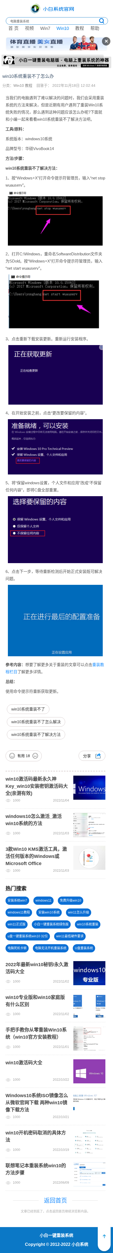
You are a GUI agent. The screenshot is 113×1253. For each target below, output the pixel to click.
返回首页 (55, 1200)
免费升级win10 (70, 900)
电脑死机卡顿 (17, 948)
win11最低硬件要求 (70, 936)
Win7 (45, 28)
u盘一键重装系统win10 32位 (28, 936)
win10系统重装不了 (28, 709)
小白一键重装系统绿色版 (51, 924)
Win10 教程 (23, 85)
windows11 (43, 900)
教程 (79, 28)
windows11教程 (19, 912)
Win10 (62, 28)
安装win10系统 (49, 912)
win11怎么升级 (78, 912)
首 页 (13, 28)
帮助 (94, 28)
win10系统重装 (87, 924)
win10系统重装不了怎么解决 (36, 722)
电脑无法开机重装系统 (50, 948)
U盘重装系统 (84, 948)
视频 (29, 28)
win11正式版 (16, 924)
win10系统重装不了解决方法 (36, 734)
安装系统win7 (17, 900)
